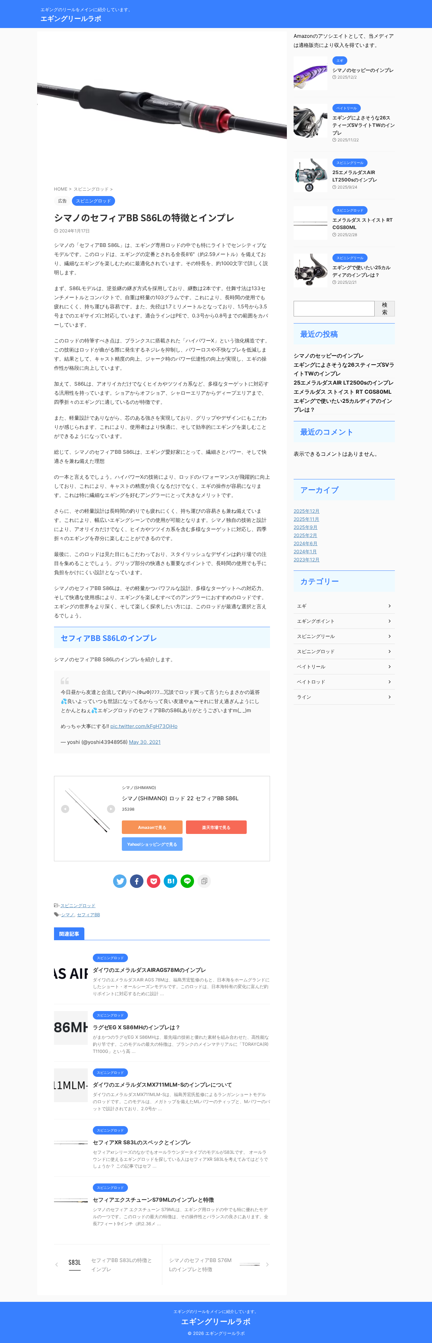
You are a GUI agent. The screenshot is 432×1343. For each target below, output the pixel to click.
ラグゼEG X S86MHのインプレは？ (137, 1027)
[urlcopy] (204, 881)
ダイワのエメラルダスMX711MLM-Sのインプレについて (162, 1084)
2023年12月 (307, 559)
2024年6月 (306, 543)
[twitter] (120, 881)
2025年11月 (306, 519)
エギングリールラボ (70, 19)
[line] (187, 881)
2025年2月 (305, 535)
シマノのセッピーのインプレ (363, 70)
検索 (384, 308)
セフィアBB (88, 914)
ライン (304, 697)
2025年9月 (306, 527)
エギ (301, 606)
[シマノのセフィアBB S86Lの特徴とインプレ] (170, 881)
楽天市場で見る (216, 827)
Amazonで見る (152, 827)
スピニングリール (316, 636)
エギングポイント (316, 621)
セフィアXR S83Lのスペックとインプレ (142, 1142)
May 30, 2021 (145, 742)
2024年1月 (305, 551)
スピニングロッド (78, 905)
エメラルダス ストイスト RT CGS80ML (343, 391)
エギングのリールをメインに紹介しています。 (216, 1311)
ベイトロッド (311, 681)
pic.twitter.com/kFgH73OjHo (144, 726)
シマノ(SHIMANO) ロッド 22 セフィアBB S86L (180, 798)
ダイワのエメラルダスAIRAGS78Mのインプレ (149, 970)
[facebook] (136, 881)
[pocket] (153, 881)
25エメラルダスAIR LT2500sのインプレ (344, 382)
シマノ (67, 914)
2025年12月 (307, 511)
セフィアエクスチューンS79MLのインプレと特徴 (153, 1199)
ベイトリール (311, 666)
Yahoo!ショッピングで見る (152, 844)
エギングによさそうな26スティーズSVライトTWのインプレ (363, 125)
